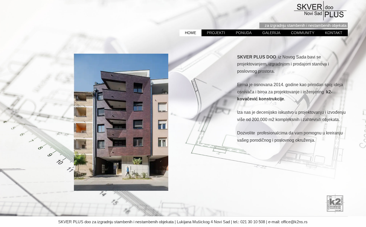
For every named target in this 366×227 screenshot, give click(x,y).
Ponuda (244, 33)
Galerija (271, 33)
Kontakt (333, 33)
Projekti (216, 33)
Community (302, 33)
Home (190, 33)
